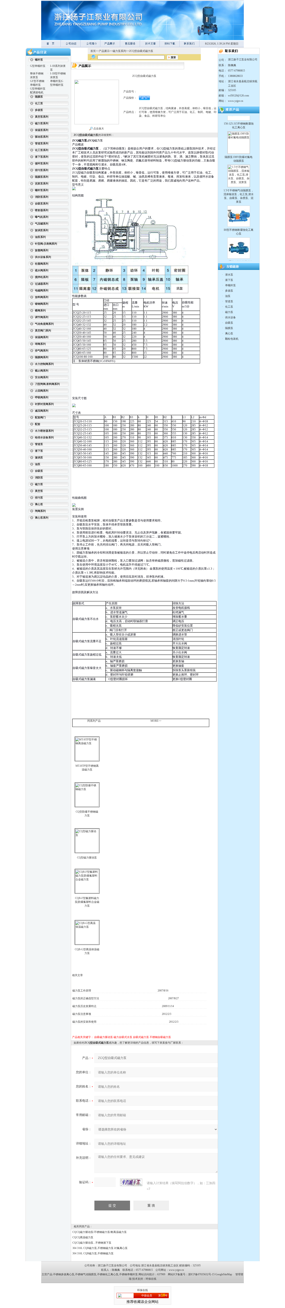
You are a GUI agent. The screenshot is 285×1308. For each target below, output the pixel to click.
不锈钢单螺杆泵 (128, 1274)
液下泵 (229, 280)
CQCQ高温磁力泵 (82, 1237)
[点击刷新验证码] (131, 1182)
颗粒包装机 (231, 338)
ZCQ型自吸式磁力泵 (141, 51)
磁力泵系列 (119, 51)
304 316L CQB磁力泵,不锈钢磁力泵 (93, 1253)
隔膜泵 (229, 328)
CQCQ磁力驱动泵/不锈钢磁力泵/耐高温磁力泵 (99, 1232)
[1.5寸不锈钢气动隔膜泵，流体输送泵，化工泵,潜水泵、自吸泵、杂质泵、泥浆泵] (239, 151)
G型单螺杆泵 (37, 65)
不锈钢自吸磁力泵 (160, 1037)
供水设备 (230, 317)
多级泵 (229, 290)
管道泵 (229, 301)
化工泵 (229, 306)
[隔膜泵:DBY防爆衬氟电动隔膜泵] (239, 118)
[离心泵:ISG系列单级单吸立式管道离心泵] (239, 256)
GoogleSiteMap (223, 1274)
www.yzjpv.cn (235, 100)
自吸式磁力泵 (141, 1037)
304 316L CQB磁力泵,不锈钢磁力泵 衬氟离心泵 (100, 1248)
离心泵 (229, 333)
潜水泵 (229, 274)
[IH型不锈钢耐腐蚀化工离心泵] (239, 195)
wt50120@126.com (238, 95)
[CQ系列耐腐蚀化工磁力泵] (239, 227)
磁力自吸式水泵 (123, 1037)
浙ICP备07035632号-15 (201, 1274)
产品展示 (104, 51)
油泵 (227, 296)
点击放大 (98, 128)
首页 (93, 51)
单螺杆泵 (230, 285)
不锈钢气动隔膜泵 (85, 1274)
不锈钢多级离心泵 (63, 1274)
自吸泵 (229, 322)
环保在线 (151, 1278)
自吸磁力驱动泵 (103, 1037)
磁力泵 (229, 312)
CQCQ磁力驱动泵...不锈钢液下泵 (91, 1242)
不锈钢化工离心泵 (107, 1274)
